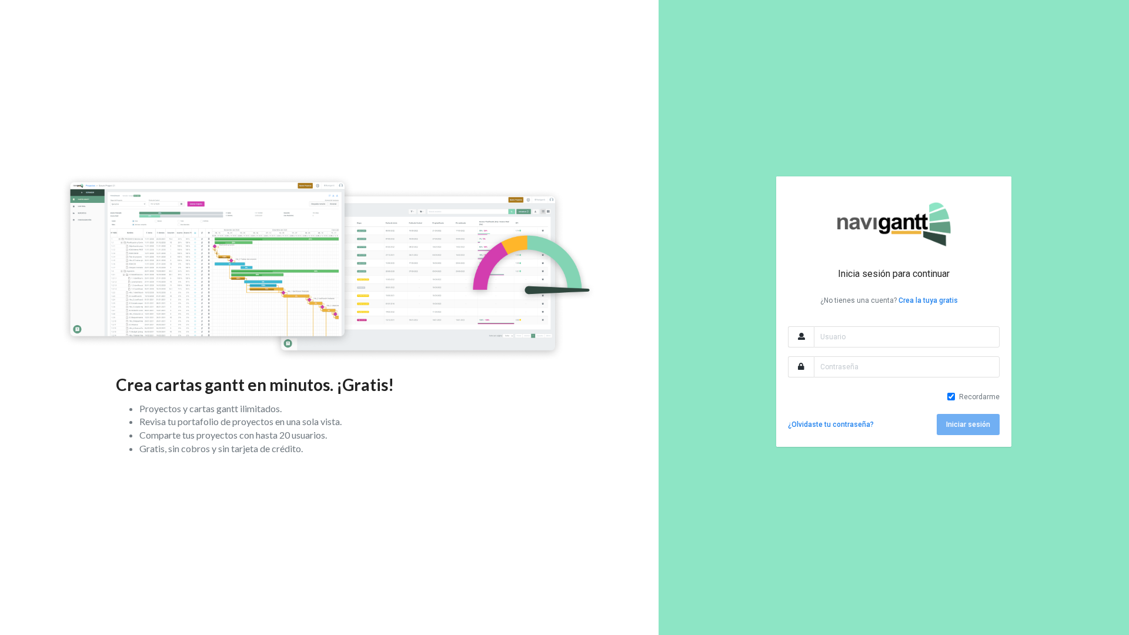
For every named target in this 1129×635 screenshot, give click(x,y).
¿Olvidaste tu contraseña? (831, 424)
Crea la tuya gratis (928, 300)
